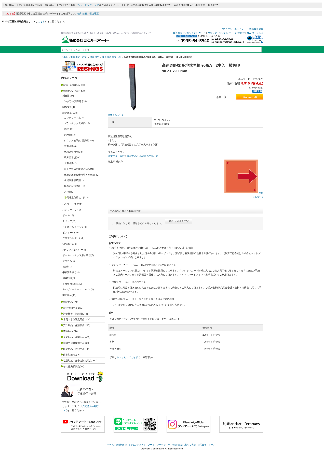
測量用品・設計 (79, 57)
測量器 (66, 95)
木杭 (66, 129)
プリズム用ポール (71, 238)
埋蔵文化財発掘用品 (74, 343)
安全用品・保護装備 (74, 325)
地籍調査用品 (71, 151)
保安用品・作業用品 (74, 337)
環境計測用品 (70, 307)
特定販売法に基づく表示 (184, 444)
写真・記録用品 (71, 85)
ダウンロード (226, 32)
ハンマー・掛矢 (70, 204)
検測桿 (66, 266)
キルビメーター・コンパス (76, 289)
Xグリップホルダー (72, 249)
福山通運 (94, 13)
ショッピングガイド (88, 5)
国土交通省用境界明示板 (77, 169)
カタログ (212, 32)
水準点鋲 (69, 163)
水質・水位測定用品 (74, 319)
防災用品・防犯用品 (74, 348)
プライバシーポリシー (159, 444)
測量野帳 (67, 278)
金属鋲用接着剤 (72, 180)
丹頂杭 (67, 191)
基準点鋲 (69, 146)
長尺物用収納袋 (70, 283)
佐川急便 (82, 13)
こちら (41, 21)
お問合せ (240, 32)
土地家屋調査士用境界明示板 (79, 174)
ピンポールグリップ (73, 226)
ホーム (110, 444)
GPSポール (68, 243)
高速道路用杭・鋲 (111, 57)
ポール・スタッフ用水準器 (76, 255)
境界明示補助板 (72, 186)
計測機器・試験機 (72, 313)
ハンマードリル (70, 209)
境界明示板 (70, 157)
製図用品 (67, 295)
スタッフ (67, 221)
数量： (220, 97)
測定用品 (68, 301)
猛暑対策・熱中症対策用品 (77, 360)
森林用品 (68, 331)
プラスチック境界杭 (74, 123)
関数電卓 (67, 107)
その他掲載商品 (71, 366)
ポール (66, 215)
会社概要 (177, 32)
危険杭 (67, 134)
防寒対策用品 (70, 354)
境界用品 (94, 57)
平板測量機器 (69, 272)
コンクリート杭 (72, 117)
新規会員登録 (256, 28)
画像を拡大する (115, 114)
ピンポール (68, 232)
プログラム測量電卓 (73, 101)
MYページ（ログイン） (234, 28)
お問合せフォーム (206, 444)
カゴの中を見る (255, 32)
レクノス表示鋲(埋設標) (76, 140)
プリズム (67, 260)
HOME (64, 57)
